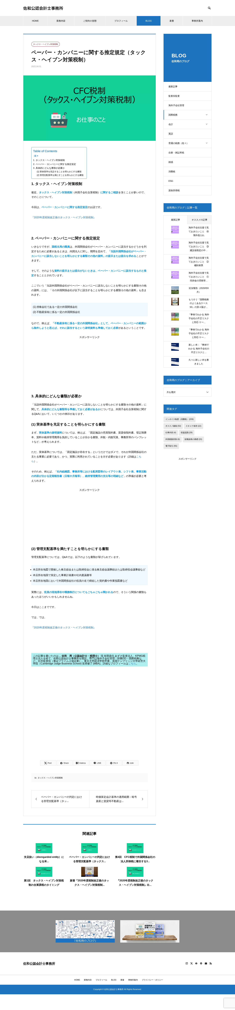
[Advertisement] (89, 361)
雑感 (170, 162)
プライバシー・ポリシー (152, 980)
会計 (170, 124)
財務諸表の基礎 (193, 439)
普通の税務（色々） (178, 143)
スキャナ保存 (193, 426)
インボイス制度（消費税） (179, 419)
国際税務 (172, 115)
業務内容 (60, 21)
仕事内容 (170, 432)
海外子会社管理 (176, 105)
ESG (170, 181)
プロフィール (121, 21)
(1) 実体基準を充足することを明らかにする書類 (59, 171)
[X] (191, 963)
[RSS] (211, 963)
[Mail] (206, 963)
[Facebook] (196, 963)
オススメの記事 (199, 219)
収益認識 (186, 432)
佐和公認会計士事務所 (43, 8)
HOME (35, 21)
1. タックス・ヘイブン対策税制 (49, 160)
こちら (132, 663)
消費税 (171, 171)
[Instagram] (187, 963)
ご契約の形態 (90, 21)
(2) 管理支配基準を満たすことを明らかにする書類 (60, 175)
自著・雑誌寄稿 (176, 152)
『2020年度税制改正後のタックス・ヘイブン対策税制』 (63, 217)
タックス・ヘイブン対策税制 (45, 44)
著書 (171, 21)
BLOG (148, 21)
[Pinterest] (201, 963)
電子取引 (171, 446)
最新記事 (172, 86)
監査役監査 (174, 96)
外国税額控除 (172, 439)
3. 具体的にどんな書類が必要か (49, 168)
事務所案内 (197, 21)
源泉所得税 (174, 190)
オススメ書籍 (173, 426)
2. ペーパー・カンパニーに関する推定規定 (54, 164)
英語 (170, 133)
